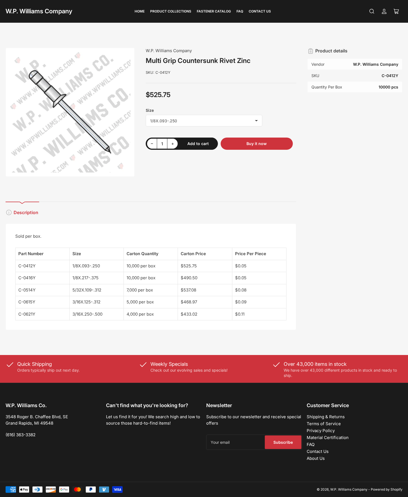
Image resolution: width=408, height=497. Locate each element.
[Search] (372, 11)
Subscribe (283, 442)
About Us (316, 458)
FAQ (239, 11)
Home (140, 11)
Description (26, 212)
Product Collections (170, 11)
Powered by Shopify (386, 489)
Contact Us (260, 11)
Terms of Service (324, 423)
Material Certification (328, 437)
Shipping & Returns (326, 416)
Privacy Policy (321, 430)
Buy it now (256, 143)
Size (150, 110)
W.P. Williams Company (39, 11)
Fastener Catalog (214, 11)
